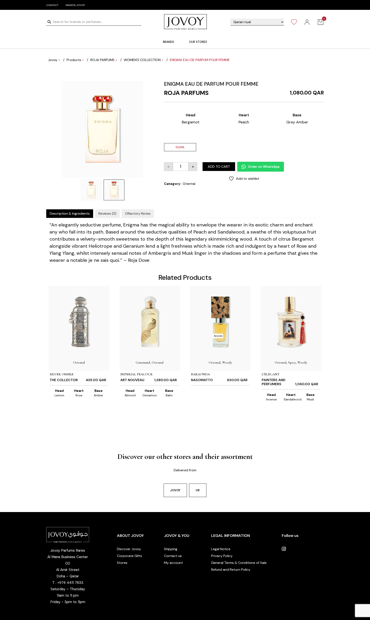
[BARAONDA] (220, 321)
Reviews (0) (107, 213)
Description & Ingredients (70, 213)
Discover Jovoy (129, 549)
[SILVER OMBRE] (79, 321)
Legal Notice (220, 549)
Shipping (170, 549)
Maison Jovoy (75, 5)
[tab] (69, 213)
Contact (52, 5)
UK (198, 490)
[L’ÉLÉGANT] (291, 321)
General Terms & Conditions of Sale (239, 562)
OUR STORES (198, 42)
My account (173, 562)
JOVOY (175, 490)
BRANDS (168, 42)
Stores (122, 562)
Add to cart (219, 166)
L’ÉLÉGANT (271, 374)
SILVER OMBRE (61, 374)
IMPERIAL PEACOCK (136, 374)
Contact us (173, 556)
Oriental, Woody (220, 362)
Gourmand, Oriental (150, 362)
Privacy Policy (222, 556)
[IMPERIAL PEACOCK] (149, 321)
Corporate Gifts (129, 556)
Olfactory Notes (138, 213)
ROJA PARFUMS (186, 93)
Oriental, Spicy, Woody (291, 362)
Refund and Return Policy (230, 569)
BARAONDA (200, 374)
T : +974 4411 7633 (67, 582)
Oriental (189, 183)
